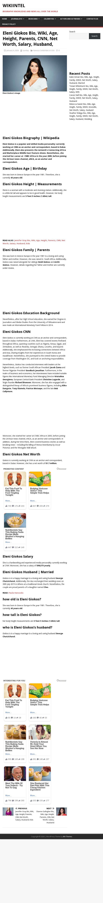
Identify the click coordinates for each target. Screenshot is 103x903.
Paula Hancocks (16, 592)
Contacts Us (92, 19)
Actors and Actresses (70, 19)
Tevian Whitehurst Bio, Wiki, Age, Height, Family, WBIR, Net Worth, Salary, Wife (83, 89)
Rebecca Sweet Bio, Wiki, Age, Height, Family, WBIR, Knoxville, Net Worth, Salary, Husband (83, 107)
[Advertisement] (35, 116)
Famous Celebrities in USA (43, 50)
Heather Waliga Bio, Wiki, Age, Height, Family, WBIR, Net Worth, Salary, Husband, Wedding (83, 116)
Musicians (33, 19)
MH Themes (67, 836)
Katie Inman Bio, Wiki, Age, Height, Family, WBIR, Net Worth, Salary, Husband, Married (84, 80)
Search (72, 31)
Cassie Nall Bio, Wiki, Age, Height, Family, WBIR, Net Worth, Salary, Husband (84, 98)
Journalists (16, 19)
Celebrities (49, 19)
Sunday (26, 50)
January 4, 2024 (12, 50)
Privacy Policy (9, 24)
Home (4, 19)
